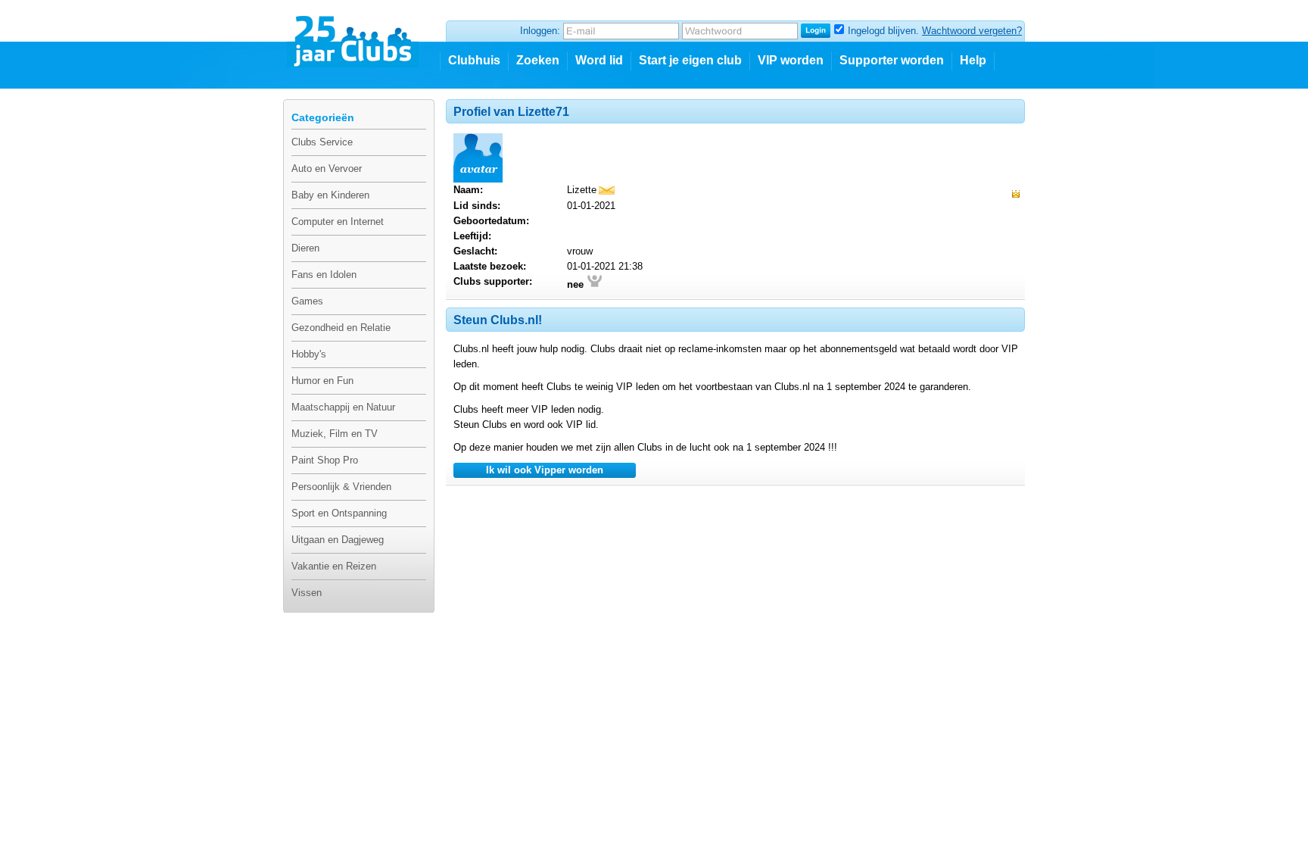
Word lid (599, 60)
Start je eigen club (690, 60)
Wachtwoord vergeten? (972, 30)
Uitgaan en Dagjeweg (337, 539)
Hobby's (308, 354)
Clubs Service (322, 142)
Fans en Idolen (324, 274)
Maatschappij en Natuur (343, 407)
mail (607, 190)
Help (973, 60)
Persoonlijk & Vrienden (341, 486)
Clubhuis (474, 60)
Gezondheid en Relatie (341, 327)
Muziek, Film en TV (334, 433)
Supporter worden (891, 60)
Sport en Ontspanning (339, 513)
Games (307, 301)
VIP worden (791, 60)
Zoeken (537, 60)
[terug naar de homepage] (354, 35)
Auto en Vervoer (326, 168)
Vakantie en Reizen (333, 566)
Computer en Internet (337, 221)
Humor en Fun (322, 380)
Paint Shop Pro (324, 460)
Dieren (305, 248)
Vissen (306, 592)
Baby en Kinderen (330, 195)
